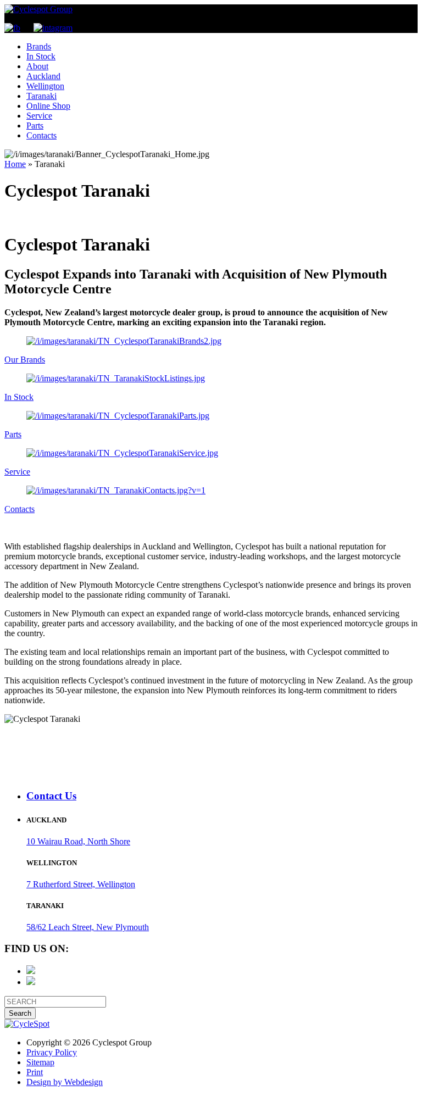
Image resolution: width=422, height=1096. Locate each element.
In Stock (40, 56)
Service (39, 115)
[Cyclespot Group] (38, 9)
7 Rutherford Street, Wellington (80, 884)
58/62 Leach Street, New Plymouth (87, 927)
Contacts (41, 135)
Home (15, 164)
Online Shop (48, 105)
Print (34, 1072)
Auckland (43, 76)
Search (20, 1013)
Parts (34, 125)
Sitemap (40, 1062)
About (37, 66)
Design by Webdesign (64, 1082)
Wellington (45, 86)
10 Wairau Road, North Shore (78, 841)
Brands (38, 46)
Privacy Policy (51, 1052)
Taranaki (41, 96)
